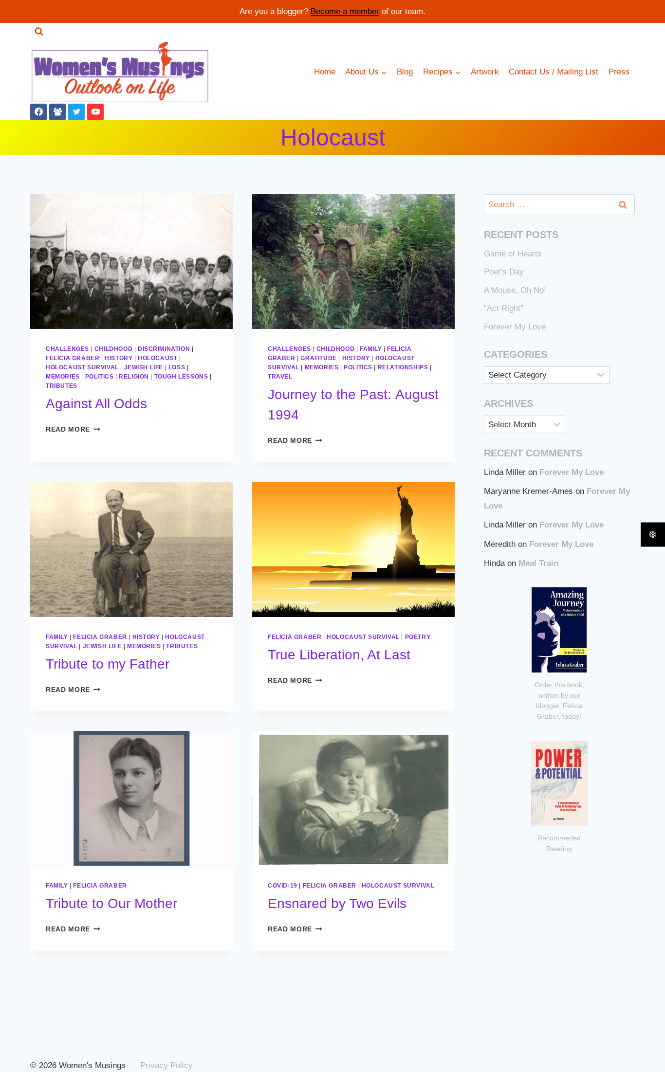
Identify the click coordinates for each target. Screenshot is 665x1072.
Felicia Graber (72, 358)
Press (619, 71)
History (118, 358)
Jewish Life (144, 367)
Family (371, 348)
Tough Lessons (181, 376)
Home (324, 71)
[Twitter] (76, 112)
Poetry (418, 637)
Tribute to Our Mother (111, 903)
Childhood (113, 348)
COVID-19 (282, 885)
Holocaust (157, 358)
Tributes (61, 385)
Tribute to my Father (107, 664)
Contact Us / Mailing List (553, 71)
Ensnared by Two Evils (337, 903)
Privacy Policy (166, 1065)
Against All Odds (96, 403)
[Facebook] (38, 112)
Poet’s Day (504, 271)
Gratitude (318, 358)
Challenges (67, 348)
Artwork (485, 71)
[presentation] (131, 261)
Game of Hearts (513, 253)
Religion (134, 376)
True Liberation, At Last (339, 654)
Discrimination (164, 348)
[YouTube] (95, 112)
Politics (99, 376)
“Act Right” (503, 308)
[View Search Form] (39, 31)
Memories (63, 376)
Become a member (345, 11)
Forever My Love (515, 326)
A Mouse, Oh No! (515, 290)
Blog (405, 71)
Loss (176, 367)
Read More (73, 429)
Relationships (403, 367)
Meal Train (538, 563)
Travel (280, 376)
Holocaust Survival (82, 367)
